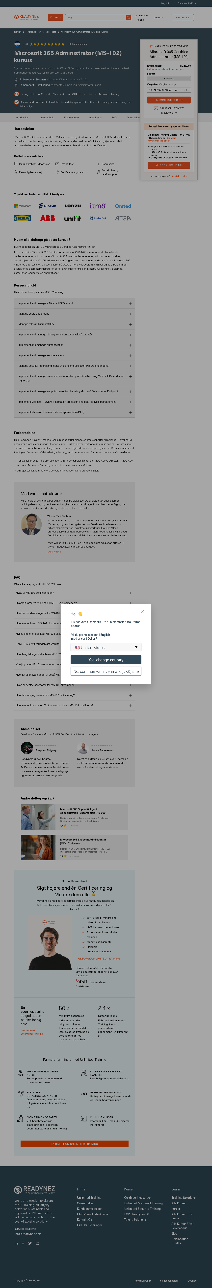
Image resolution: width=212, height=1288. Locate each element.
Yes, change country (106, 660)
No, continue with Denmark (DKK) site (106, 671)
